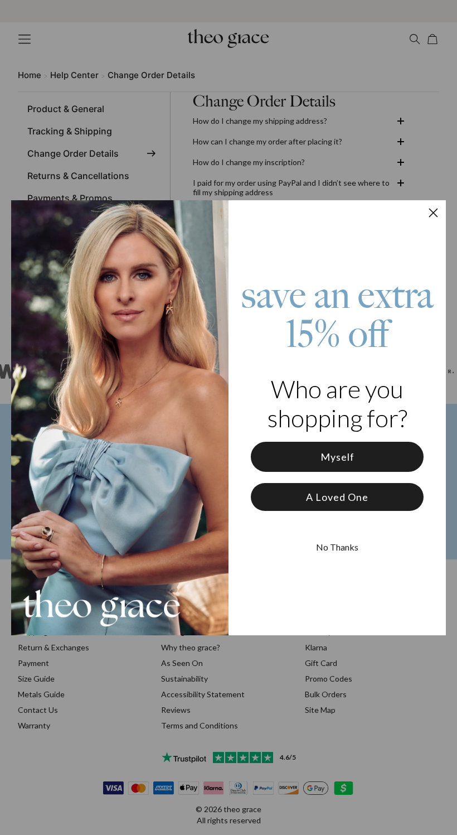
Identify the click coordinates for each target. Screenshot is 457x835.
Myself (337, 457)
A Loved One (337, 497)
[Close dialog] (433, 213)
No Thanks (337, 547)
